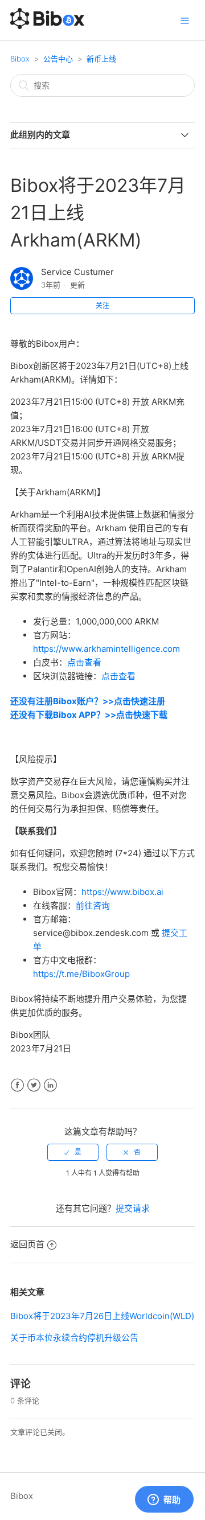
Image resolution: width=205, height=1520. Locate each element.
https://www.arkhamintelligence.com (106, 648)
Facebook (17, 1085)
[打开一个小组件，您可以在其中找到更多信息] (164, 1500)
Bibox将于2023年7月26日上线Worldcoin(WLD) (102, 1316)
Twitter (34, 1085)
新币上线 (101, 58)
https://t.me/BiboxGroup (81, 973)
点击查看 (84, 662)
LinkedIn (50, 1085)
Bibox (20, 58)
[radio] (73, 1152)
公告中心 (58, 58)
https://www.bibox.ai (122, 891)
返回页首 (27, 1244)
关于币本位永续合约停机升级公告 (74, 1337)
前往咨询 (93, 905)
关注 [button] (102, 305)
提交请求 (133, 1208)
